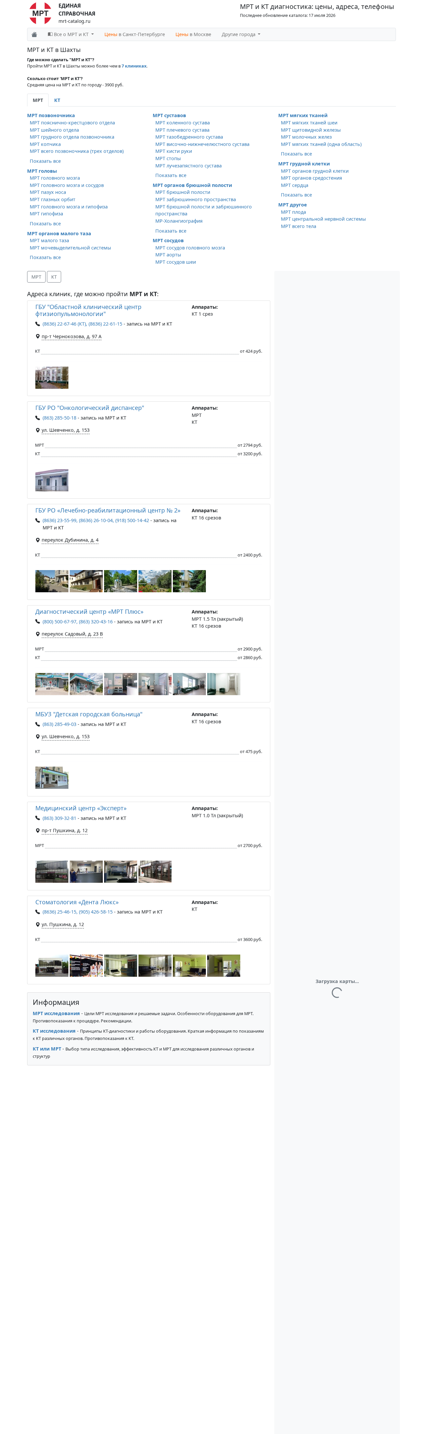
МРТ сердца (294, 185)
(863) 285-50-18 (59, 418)
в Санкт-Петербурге (134, 34)
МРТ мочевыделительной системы (70, 248)
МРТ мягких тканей (302, 115)
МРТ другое (292, 205)
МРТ (36, 277)
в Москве (193, 34)
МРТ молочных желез (306, 137)
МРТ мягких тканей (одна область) (321, 144)
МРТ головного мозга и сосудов (67, 185)
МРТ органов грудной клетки (315, 171)
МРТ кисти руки (173, 151)
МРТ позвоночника (51, 115)
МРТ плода (293, 212)
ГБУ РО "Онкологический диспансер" (89, 408)
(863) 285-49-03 (59, 724)
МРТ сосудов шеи (175, 262)
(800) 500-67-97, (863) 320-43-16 (78, 621)
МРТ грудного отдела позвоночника (72, 137)
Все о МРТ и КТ (71, 34)
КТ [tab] (57, 100)
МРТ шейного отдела (54, 130)
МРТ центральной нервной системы (323, 219)
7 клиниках (134, 66)
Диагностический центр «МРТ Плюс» (89, 611)
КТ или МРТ (47, 1049)
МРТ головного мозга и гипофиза (69, 206)
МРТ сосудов (168, 240)
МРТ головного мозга (55, 178)
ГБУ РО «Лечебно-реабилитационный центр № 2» (107, 510)
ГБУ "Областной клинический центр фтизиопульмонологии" (88, 310)
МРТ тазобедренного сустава (189, 137)
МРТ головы (42, 171)
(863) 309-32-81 (59, 818)
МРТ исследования (56, 1013)
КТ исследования (54, 1031)
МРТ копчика (45, 144)
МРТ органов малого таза (59, 233)
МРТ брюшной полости (182, 192)
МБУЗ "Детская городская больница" (88, 714)
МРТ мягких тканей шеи (309, 122)
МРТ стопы (168, 158)
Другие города (239, 34)
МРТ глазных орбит (52, 199)
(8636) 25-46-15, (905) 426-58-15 (78, 912)
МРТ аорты (168, 254)
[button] (51, 378)
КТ (54, 277)
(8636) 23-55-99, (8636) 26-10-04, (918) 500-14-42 (96, 520)
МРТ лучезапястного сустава (188, 165)
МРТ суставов (169, 115)
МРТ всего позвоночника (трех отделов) (77, 151)
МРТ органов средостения (311, 178)
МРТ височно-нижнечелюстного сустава (202, 144)
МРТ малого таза (49, 240)
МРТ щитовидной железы (311, 130)
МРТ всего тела (298, 226)
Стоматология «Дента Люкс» (77, 902)
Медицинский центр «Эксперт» (81, 808)
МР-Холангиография (179, 221)
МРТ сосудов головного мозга (190, 248)
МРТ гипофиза (46, 213)
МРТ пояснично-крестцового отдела (72, 122)
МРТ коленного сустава (182, 122)
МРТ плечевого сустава (182, 130)
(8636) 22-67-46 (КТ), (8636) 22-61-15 (82, 324)
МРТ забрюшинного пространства (195, 199)
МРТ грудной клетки (304, 163)
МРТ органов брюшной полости (192, 185)
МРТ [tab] (38, 100)
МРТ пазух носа (48, 192)
